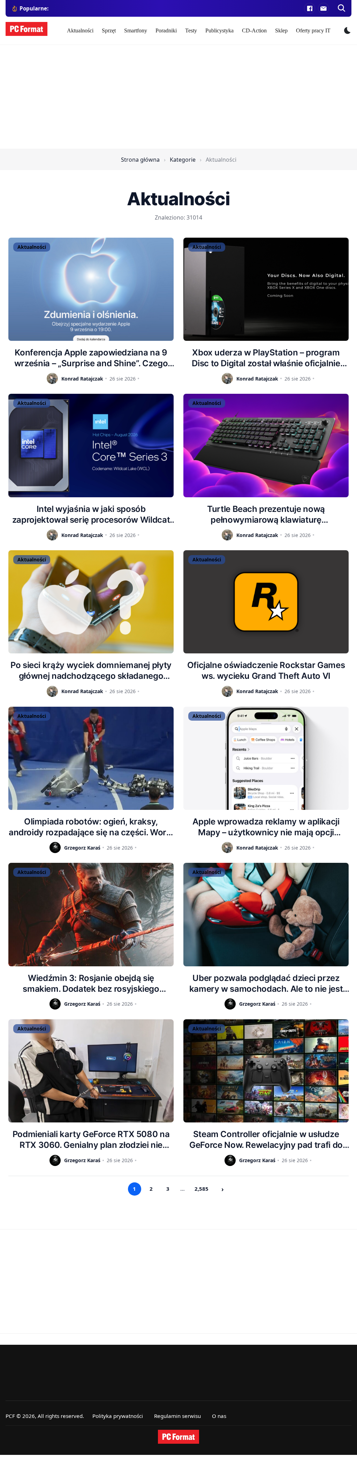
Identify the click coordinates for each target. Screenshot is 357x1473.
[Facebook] (309, 8)
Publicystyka (219, 30)
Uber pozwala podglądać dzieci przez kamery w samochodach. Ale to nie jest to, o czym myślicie (266, 983)
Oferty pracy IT (313, 30)
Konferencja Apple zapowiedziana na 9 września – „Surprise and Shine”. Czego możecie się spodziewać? (91, 358)
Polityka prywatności (117, 1415)
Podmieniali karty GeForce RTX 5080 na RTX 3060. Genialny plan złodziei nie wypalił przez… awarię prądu (91, 1139)
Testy (191, 30)
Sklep (281, 30)
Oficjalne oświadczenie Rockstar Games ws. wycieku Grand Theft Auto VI (266, 670)
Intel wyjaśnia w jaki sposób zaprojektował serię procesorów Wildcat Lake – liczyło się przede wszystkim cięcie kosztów (91, 514)
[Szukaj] (341, 8)
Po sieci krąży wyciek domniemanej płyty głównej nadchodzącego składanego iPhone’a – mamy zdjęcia (91, 670)
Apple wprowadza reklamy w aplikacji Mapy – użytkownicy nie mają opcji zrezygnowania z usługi (265, 827)
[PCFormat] (178, 1437)
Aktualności (80, 30)
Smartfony (135, 30)
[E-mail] (323, 8)
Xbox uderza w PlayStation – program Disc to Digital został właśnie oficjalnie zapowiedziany (266, 358)
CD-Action (254, 30)
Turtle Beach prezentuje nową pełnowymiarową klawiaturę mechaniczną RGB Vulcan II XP (266, 514)
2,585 (201, 1188)
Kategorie (183, 159)
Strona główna (140, 159)
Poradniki (166, 30)
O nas (219, 1415)
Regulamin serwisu (177, 1415)
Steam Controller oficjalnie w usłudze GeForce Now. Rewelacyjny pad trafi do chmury (266, 1139)
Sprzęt (109, 30)
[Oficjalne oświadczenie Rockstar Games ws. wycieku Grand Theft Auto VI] (266, 601)
